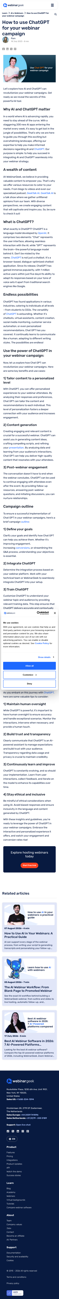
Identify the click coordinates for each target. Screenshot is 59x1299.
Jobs (9, 1228)
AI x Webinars (17, 13)
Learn (4, 13)
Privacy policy (13, 1283)
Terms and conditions (16, 1277)
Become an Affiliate (15, 1236)
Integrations (12, 1160)
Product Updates (14, 1164)
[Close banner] (55, 613)
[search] (55, 14)
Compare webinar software (19, 1207)
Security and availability (17, 1256)
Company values (14, 1224)
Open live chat (23, 1125)
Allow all (29, 666)
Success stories (14, 1175)
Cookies (10, 1260)
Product (11, 1147)
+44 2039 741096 (29, 1115)
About (10, 1215)
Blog (9, 1188)
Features (11, 1152)
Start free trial (29, 865)
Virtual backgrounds (16, 1200)
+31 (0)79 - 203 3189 (36, 1118)
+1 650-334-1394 (25, 1099)
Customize (28, 674)
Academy (11, 1192)
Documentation (14, 1253)
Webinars (11, 1196)
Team (9, 1220)
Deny (29, 683)
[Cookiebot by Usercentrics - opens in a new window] (37, 613)
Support (11, 1247)
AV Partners (12, 1239)
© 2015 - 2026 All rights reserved (22, 1271)
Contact (10, 1232)
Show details (44, 657)
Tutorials (10, 1203)
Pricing (10, 1156)
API (8, 1168)
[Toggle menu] (52, 5)
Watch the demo (14, 1171)
